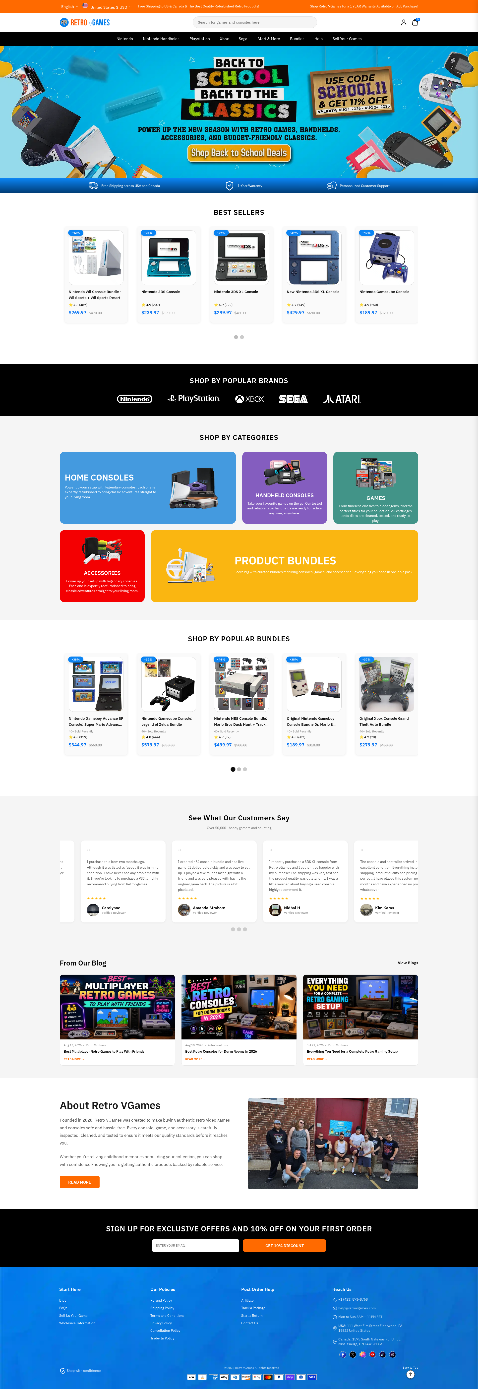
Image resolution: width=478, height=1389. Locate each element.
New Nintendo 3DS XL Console (240, 291)
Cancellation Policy (165, 1330)
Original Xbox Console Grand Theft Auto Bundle (311, 721)
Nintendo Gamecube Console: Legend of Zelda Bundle (94, 721)
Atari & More (268, 38)
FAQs (63, 1308)
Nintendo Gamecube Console (312, 291)
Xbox (224, 38)
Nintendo (125, 38)
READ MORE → (74, 1059)
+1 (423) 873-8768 (353, 1299)
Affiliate (247, 1300)
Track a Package (253, 1308)
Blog (62, 1300)
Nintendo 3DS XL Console (163, 291)
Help (318, 38)
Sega (243, 38)
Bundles (297, 38)
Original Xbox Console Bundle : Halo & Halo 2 (386, 294)
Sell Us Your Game (73, 1315)
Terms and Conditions (167, 1315)
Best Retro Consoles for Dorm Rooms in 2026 (221, 1051)
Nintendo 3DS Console (88, 291)
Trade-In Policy (162, 1338)
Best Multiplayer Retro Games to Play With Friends (104, 1051)
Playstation (199, 38)
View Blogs (408, 962)
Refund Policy (161, 1300)
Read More (79, 1182)
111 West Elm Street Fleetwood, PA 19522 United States (370, 1328)
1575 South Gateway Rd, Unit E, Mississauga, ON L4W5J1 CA (370, 1341)
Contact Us (249, 1323)
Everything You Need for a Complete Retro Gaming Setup (352, 1051)
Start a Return (252, 1315)
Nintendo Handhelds (161, 38)
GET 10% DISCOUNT (284, 1245)
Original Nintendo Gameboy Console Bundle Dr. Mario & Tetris (238, 721)
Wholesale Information (77, 1323)
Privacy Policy (161, 1323)
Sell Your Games (347, 38)
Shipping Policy (162, 1308)
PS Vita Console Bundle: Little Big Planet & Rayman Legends (385, 721)
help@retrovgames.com (357, 1308)
